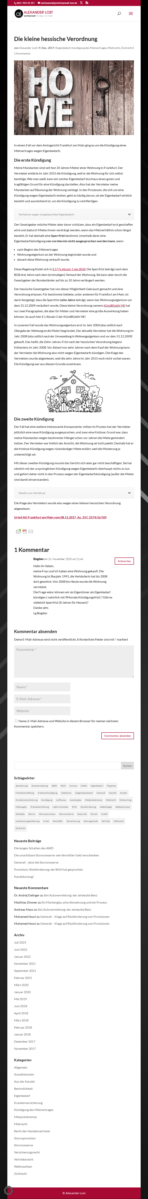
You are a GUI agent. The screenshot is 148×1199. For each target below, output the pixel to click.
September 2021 (25, 970)
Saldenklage (106, 806)
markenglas (75, 799)
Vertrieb (106, 821)
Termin (94, 814)
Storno (31, 814)
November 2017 (25, 1048)
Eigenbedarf (63, 47)
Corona (73, 785)
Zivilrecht (127, 47)
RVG (74, 806)
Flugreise (111, 785)
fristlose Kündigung (47, 792)
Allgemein (20, 1067)
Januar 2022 (22, 956)
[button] (8, 1190)
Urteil (46, 821)
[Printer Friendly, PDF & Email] (24, 531)
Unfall (104, 814)
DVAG (84, 785)
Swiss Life (82, 814)
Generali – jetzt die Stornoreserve (36, 862)
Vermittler (58, 821)
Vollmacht (119, 821)
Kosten (123, 792)
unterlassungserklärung (28, 821)
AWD (54, 785)
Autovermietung (39, 785)
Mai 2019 (20, 999)
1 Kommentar (22, 53)
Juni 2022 (20, 949)
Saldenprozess (122, 806)
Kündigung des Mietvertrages (89, 47)
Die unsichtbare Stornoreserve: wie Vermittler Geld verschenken (56, 855)
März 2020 (21, 985)
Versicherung (73, 821)
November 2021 (25, 963)
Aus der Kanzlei (24, 1081)
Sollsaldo (20, 814)
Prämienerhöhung (39, 806)
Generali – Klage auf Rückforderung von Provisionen (74, 916)
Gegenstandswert (84, 792)
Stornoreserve (66, 814)
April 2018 (21, 1013)
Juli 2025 (20, 942)
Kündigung (46, 799)
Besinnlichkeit (23, 1088)
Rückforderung (88, 806)
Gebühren (66, 792)
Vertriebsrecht (23, 1159)
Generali (101, 792)
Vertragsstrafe (91, 821)
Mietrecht (114, 47)
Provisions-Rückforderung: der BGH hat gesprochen (48, 869)
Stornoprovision (47, 814)
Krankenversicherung (27, 799)
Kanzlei (112, 792)
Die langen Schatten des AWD (34, 848)
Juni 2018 (20, 1006)
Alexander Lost (28, 47)
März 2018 (21, 1020)
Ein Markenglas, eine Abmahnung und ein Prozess (74, 902)
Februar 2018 (23, 1027)
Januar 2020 (22, 992)
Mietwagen (21, 806)
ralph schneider (60, 806)
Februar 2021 (23, 978)
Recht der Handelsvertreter (32, 1131)
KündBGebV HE (114, 305)
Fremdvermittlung (25, 792)
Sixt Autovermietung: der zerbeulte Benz (70, 895)
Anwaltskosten (24, 1074)
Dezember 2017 (24, 1041)
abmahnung (22, 785)
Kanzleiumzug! (24, 876)
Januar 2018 (22, 1034)
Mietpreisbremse (93, 799)
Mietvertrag (125, 799)
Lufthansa (61, 799)
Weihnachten (23, 1166)
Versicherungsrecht (27, 1152)
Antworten (124, 561)
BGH (63, 785)
